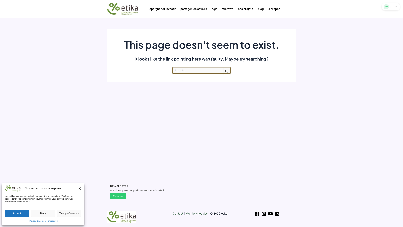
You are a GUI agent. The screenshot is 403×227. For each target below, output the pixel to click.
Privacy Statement (37, 221)
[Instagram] (263, 213)
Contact (178, 213)
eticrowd (227, 9)
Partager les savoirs (193, 9)
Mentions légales (197, 213)
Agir (214, 9)
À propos (274, 9)
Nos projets (245, 9)
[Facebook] (257, 213)
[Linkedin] (277, 213)
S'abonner (118, 196)
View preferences (69, 213)
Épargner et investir (162, 9)
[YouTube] (270, 213)
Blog (261, 9)
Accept (17, 213)
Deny (43, 213)
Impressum (53, 221)
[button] (79, 188)
